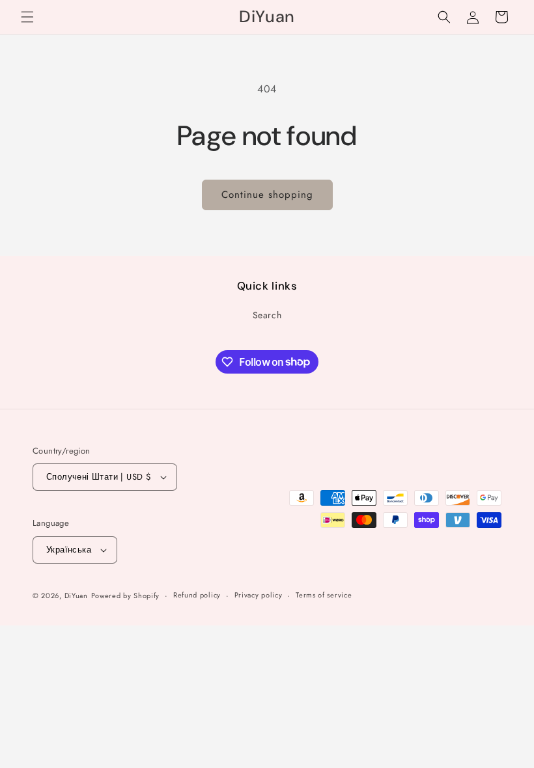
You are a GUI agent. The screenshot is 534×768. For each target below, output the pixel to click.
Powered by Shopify (125, 595)
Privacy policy (258, 595)
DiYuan (76, 595)
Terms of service (324, 595)
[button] (27, 17)
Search (267, 315)
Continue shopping (267, 194)
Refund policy (197, 595)
